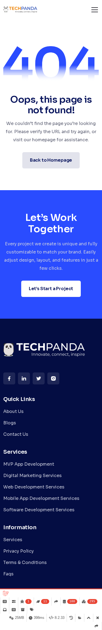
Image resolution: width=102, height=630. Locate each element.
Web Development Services (33, 487)
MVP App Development (28, 464)
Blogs (9, 423)
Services (12, 540)
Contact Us (15, 434)
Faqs (8, 574)
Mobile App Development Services (41, 498)
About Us (13, 411)
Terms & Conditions (25, 562)
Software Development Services (39, 510)
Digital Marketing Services (32, 475)
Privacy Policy (18, 551)
